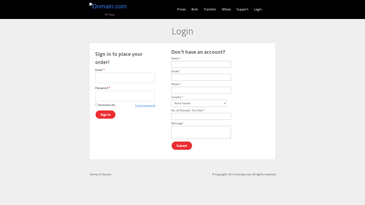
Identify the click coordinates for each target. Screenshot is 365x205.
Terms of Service (100, 174)
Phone (176, 84)
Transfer (210, 9)
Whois (226, 9)
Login (258, 9)
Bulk (194, 9)
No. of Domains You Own (188, 110)
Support (242, 9)
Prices (181, 9)
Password (102, 88)
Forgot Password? (145, 105)
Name (176, 58)
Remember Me (106, 105)
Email (100, 70)
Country (177, 97)
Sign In (105, 114)
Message (177, 123)
